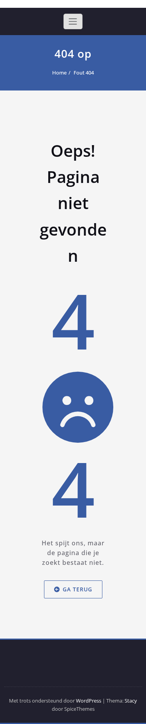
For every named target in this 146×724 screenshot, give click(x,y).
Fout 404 (84, 72)
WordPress (88, 700)
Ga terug (77, 589)
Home (59, 72)
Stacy (131, 700)
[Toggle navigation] (72, 21)
